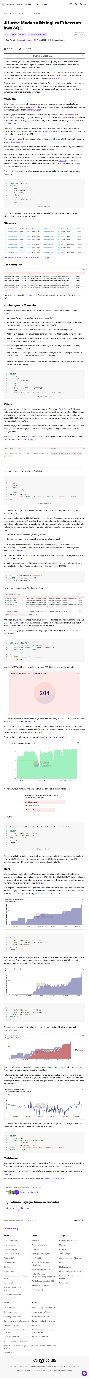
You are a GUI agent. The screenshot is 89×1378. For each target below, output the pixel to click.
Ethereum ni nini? (10, 1245)
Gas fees (7, 1267)
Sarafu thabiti (36, 1258)
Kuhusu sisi (14, 1366)
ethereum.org (34, 110)
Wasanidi (8, 14)
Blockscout (10, 117)
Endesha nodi (9, 1271)
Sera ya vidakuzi (40, 1370)
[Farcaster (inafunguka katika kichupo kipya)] (41, 1361)
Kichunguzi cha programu (41, 1254)
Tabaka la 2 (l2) (37, 1290)
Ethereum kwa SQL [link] (35, 14)
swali (17, 471)
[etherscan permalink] (3, 223)
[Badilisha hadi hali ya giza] (76, 4)
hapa (13, 123)
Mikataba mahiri (10, 1263)
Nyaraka (62, 1249)
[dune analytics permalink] (3, 264)
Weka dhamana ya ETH (40, 1285)
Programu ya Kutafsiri (12, 1325)
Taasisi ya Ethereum (11, 1337)
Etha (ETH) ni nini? (10, 1249)
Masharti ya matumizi (25, 1370)
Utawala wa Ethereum (40, 1337)
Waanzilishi (63, 1283)
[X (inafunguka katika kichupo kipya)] (47, 1361)
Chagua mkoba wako (40, 1245)
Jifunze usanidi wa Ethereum (70, 1258)
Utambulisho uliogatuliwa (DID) (43, 1281)
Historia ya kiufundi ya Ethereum (44, 1321)
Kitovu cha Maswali (11, 1283)
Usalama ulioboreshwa (40, 1317)
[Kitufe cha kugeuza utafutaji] (71, 4)
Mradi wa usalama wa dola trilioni (44, 1346)
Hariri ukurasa (25, 49)
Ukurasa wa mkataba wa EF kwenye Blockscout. (26, 258)
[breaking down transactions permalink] (3, 305)
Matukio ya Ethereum (12, 1317)
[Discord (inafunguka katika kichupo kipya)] (53, 1361)
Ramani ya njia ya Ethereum (42, 1312)
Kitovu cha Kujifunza (11, 1240)
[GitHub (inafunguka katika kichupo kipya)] (35, 1361)
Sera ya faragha (73, 1366)
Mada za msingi (65, 1267)
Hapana (27, 1208)
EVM (61, 409)
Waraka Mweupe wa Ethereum (43, 1308)
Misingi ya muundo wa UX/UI (70, 1271)
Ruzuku (62, 1263)
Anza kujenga (64, 1254)
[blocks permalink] (3, 404)
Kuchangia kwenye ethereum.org (16, 1321)
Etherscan (70, 115)
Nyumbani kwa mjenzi (67, 1240)
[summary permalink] (3, 1158)
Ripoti (34, 1341)
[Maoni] (84, 1373)
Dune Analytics (58, 78)
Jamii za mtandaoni (11, 1312)
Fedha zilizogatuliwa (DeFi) (42, 1270)
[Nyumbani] (3, 4)
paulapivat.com (25, 40)
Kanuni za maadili (53, 1366)
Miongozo (35, 1240)
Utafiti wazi (36, 1325)
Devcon (8, 1353)
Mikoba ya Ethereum (11, 1254)
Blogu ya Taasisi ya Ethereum (16, 1341)
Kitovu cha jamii (9, 1308)
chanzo (63, 160)
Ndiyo (11, 1208)
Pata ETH (35, 1249)
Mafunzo (19, 14)
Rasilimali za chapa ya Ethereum (32, 1366)
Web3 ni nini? (9, 1258)
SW (84, 4)
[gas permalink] (3, 869)
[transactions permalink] (3, 99)
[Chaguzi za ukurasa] (15, 49)
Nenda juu (78, 1220)
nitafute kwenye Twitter (56, 1179)
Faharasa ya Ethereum (12, 1294)
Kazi (63, 1366)
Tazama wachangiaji (29, 1192)
